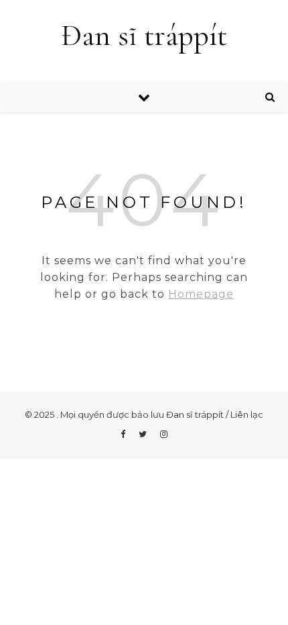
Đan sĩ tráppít (144, 35)
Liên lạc (246, 414)
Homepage (201, 294)
